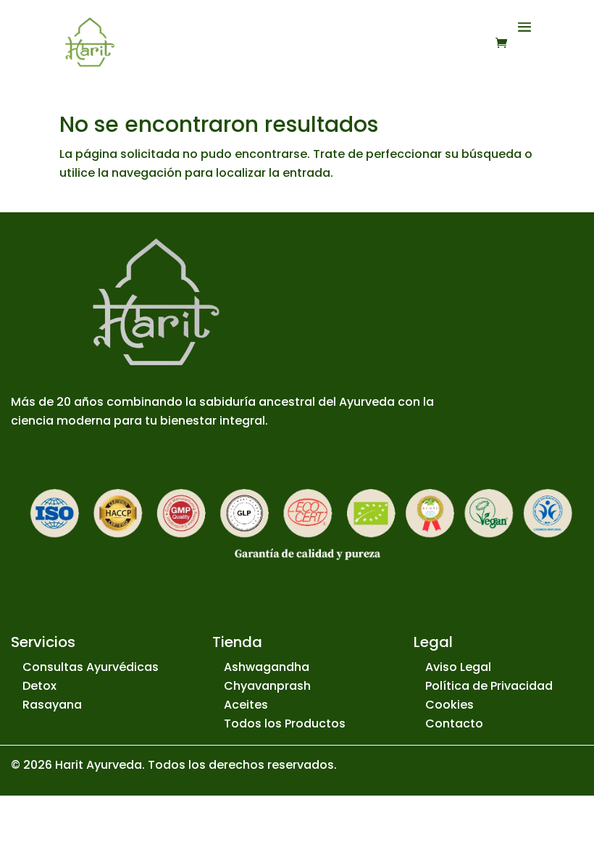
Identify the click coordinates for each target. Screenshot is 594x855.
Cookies (449, 704)
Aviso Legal (458, 667)
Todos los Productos (285, 723)
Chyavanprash (267, 685)
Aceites (246, 704)
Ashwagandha (266, 667)
